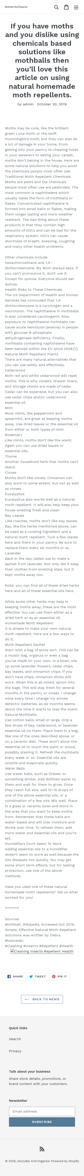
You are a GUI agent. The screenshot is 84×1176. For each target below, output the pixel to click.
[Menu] (76, 7)
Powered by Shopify (65, 1161)
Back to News (45, 999)
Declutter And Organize (33, 1161)
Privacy (15, 1051)
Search (15, 1039)
